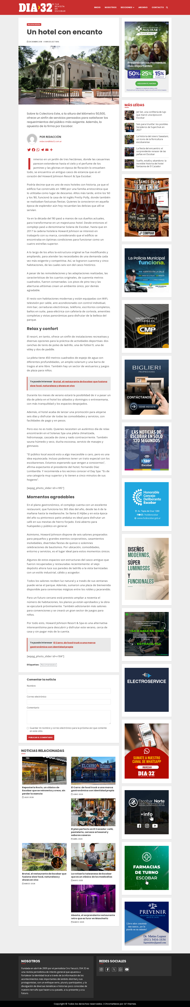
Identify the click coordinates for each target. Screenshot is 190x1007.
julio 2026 (29, 797)
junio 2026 (78, 794)
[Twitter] (29, 150)
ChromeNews (111, 1003)
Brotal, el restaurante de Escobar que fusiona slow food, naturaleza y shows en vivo (44, 857)
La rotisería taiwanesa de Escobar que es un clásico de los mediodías (93, 857)
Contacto (158, 7)
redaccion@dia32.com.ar (51, 141)
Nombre (31, 685)
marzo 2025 (78, 922)
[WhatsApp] (38, 150)
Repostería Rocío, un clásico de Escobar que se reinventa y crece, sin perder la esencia (44, 771)
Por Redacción (50, 137)
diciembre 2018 (35, 42)
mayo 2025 (78, 880)
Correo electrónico (36, 696)
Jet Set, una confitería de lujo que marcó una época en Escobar (151, 114)
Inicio (97, 7)
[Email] (47, 150)
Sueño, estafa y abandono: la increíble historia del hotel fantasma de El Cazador (151, 163)
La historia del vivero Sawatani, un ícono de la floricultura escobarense (152, 139)
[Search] (167, 7)
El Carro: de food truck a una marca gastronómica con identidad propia (93, 771)
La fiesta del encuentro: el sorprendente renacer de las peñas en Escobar (151, 151)
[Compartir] (51, 150)
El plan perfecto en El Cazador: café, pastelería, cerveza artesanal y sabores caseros (93, 812)
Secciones (126, 7)
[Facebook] (33, 150)
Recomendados (34, 24)
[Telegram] (42, 150)
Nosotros (110, 7)
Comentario (33, 707)
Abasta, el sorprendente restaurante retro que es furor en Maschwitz (93, 898)
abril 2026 (77, 839)
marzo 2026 (29, 884)
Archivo (143, 7)
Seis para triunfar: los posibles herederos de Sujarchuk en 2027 (152, 127)
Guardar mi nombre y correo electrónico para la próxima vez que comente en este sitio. (68, 729)
